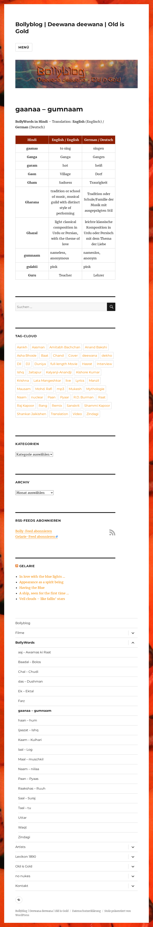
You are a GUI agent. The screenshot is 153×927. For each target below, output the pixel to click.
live (68, 380)
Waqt (22, 827)
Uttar (22, 818)
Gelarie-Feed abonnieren (35, 537)
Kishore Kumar (88, 372)
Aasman (38, 347)
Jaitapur (34, 372)
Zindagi (92, 414)
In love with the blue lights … (42, 576)
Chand (58, 355)
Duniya (40, 364)
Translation (59, 414)
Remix (57, 405)
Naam (21, 397)
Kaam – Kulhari (30, 740)
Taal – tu (24, 808)
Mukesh (75, 389)
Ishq (20, 372)
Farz (21, 701)
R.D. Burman (84, 397)
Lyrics (80, 380)
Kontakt (21, 886)
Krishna (23, 380)
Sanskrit (73, 405)
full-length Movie (63, 364)
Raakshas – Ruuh (31, 788)
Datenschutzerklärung (86, 911)
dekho (107, 355)
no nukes (22, 876)
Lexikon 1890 (25, 856)
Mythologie (95, 389)
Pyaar (64, 397)
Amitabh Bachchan (64, 347)
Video (77, 414)
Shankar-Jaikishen (31, 414)
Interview (104, 364)
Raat (102, 397)
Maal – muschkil (30, 759)
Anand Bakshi (96, 347)
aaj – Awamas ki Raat (34, 652)
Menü (23, 47)
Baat (44, 355)
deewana (89, 355)
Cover (73, 355)
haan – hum (27, 720)
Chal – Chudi (28, 672)
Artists (20, 847)
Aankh (22, 347)
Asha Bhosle (26, 355)
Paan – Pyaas (28, 779)
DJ (28, 364)
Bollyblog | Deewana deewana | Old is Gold (42, 911)
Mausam (24, 389)
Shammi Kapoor (97, 405)
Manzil (94, 380)
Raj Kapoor (25, 405)
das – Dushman (30, 681)
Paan (52, 397)
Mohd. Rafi (43, 389)
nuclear (37, 397)
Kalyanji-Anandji (59, 372)
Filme (19, 633)
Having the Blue (32, 588)
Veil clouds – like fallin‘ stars (42, 599)
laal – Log (25, 749)
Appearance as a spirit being (41, 582)
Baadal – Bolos (29, 662)
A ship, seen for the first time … (44, 593)
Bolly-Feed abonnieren (33, 531)
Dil (19, 364)
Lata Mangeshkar (47, 380)
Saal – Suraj (26, 798)
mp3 (60, 389)
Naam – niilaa (28, 769)
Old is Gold (23, 866)
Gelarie (27, 566)
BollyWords (25, 642)
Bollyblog (22, 623)
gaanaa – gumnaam (34, 711)
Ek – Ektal (26, 691)
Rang (43, 405)
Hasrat (87, 364)
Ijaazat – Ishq (28, 730)
